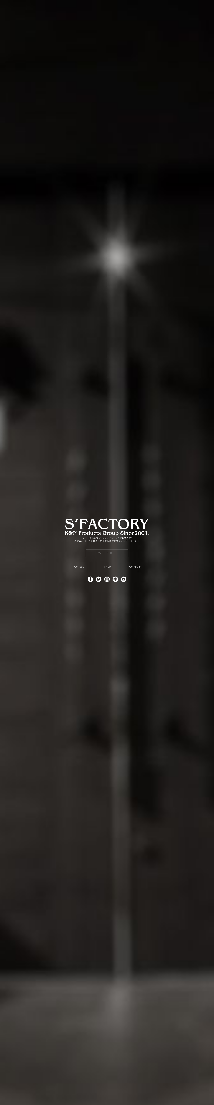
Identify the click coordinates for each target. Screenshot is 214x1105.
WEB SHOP (107, 553)
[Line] (115, 579)
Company (135, 567)
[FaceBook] (90, 579)
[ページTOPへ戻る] (207, 1097)
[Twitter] (98, 579)
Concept (80, 567)
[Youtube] (123, 579)
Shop (107, 567)
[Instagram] (107, 579)
